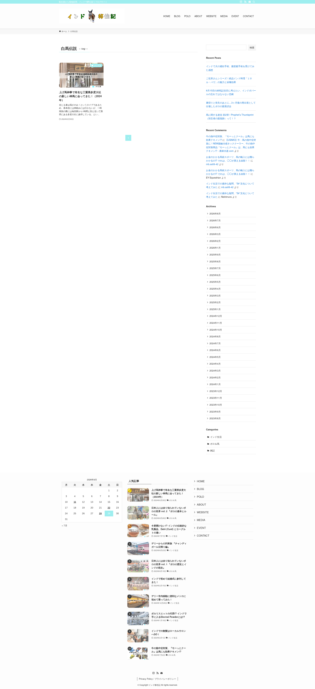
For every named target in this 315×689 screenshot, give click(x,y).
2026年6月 (215, 227)
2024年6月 (215, 350)
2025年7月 (215, 268)
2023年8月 (215, 418)
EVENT (201, 528)
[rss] (245, 2)
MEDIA (201, 520)
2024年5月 (215, 357)
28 (100, 513)
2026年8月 (215, 213)
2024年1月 (215, 384)
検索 (252, 47)
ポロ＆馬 (214, 443)
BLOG (200, 489)
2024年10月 (216, 329)
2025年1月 (215, 309)
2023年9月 (215, 411)
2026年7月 (215, 220)
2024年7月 (215, 343)
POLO (200, 496)
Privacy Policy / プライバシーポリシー (157, 678)
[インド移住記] (92, 16)
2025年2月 (215, 302)
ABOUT (201, 504)
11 (75, 502)
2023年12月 (216, 391)
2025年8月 (215, 261)
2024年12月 (216, 316)
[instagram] (241, 2)
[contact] (249, 2)
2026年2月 (215, 241)
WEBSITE (203, 512)
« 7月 (64, 525)
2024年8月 (215, 336)
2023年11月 (216, 397)
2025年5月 (215, 281)
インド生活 (216, 436)
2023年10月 (216, 404)
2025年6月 (215, 275)
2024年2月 (215, 377)
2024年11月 (216, 322)
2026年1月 (215, 247)
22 (109, 507)
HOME (201, 481)
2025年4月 (215, 288)
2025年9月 (215, 254)
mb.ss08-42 (212, 164)
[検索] (254, 2)
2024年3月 (215, 370)
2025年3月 (215, 295)
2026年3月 (215, 234)
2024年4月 (215, 363)
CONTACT (203, 535)
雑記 (212, 450)
